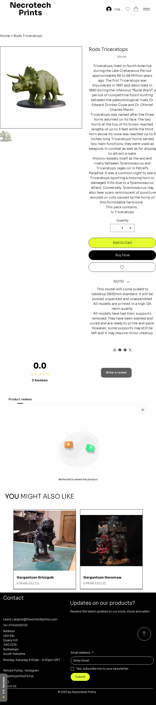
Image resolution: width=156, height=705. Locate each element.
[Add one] (130, 228)
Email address (82, 652)
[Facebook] (120, 350)
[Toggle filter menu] (142, 409)
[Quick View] (45, 541)
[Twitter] (130, 350)
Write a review (116, 372)
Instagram (32, 670)
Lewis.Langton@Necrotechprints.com (30, 619)
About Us (9, 686)
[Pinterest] (125, 350)
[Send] (144, 634)
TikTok (29, 676)
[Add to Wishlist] (122, 267)
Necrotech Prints (30, 8)
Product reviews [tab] (20, 399)
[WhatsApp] (114, 350)
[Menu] (146, 9)
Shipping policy (14, 676)
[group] (78, 549)
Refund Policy (13, 670)
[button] (136, 9)
